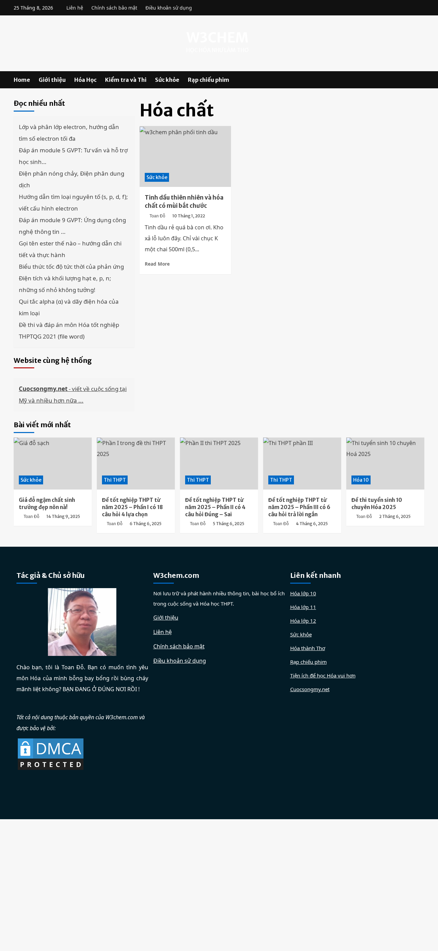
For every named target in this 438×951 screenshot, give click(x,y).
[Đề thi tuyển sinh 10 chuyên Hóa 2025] (385, 464)
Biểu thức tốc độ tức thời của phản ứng (71, 266)
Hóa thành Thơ (307, 648)
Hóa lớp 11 (303, 607)
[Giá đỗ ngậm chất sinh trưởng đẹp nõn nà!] (53, 464)
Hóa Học (85, 79)
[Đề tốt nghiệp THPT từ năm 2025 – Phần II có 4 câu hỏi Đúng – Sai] (219, 464)
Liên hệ (74, 7)
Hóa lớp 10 (303, 593)
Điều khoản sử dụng (168, 7)
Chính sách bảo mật (114, 7)
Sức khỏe (167, 79)
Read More (157, 264)
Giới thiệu (52, 79)
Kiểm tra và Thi (125, 79)
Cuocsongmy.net (310, 689)
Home (22, 79)
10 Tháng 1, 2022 (188, 215)
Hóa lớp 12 (303, 620)
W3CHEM (217, 37)
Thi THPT (115, 480)
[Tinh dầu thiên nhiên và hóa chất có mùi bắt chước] (185, 156)
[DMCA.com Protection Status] (50, 753)
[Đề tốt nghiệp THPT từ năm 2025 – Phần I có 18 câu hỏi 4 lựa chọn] (136, 464)
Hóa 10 (361, 480)
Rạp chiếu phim (208, 79)
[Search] (420, 80)
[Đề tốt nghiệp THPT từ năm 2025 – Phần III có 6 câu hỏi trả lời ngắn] (302, 464)
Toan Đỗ (157, 216)
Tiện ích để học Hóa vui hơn (323, 675)
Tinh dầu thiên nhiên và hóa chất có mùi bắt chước (184, 202)
